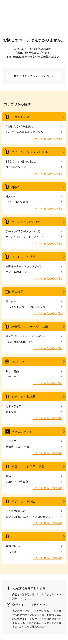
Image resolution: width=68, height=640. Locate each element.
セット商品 (12, 371)
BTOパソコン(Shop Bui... (21, 161)
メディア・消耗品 (23, 396)
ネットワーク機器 (23, 256)
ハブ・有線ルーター (17, 271)
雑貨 (8, 476)
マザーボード (14, 376)
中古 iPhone (13, 546)
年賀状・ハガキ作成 (17, 446)
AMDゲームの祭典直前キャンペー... (26, 132)
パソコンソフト (21, 431)
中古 (14, 536)
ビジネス (11, 441)
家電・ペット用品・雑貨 (28, 466)
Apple (15, 186)
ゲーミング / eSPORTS (26, 221)
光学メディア (13, 406)
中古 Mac (11, 551)
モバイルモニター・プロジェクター (27, 306)
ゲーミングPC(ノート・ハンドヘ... (26, 237)
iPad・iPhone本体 (17, 202)
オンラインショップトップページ (34, 76)
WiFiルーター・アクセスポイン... (25, 266)
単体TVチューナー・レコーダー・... (27, 336)
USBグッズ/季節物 (17, 481)
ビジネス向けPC (15, 511)
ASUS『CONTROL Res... (20, 126)
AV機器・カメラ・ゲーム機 (29, 326)
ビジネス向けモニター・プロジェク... (28, 516)
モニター (11, 301)
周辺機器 (17, 291)
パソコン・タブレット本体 (29, 152)
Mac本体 (11, 196)
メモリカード (14, 411)
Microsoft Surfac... (17, 167)
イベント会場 (20, 117)
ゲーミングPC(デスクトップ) (23, 231)
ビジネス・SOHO (23, 501)
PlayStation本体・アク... (20, 341)
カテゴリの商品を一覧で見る (47, 138)
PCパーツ (17, 361)
